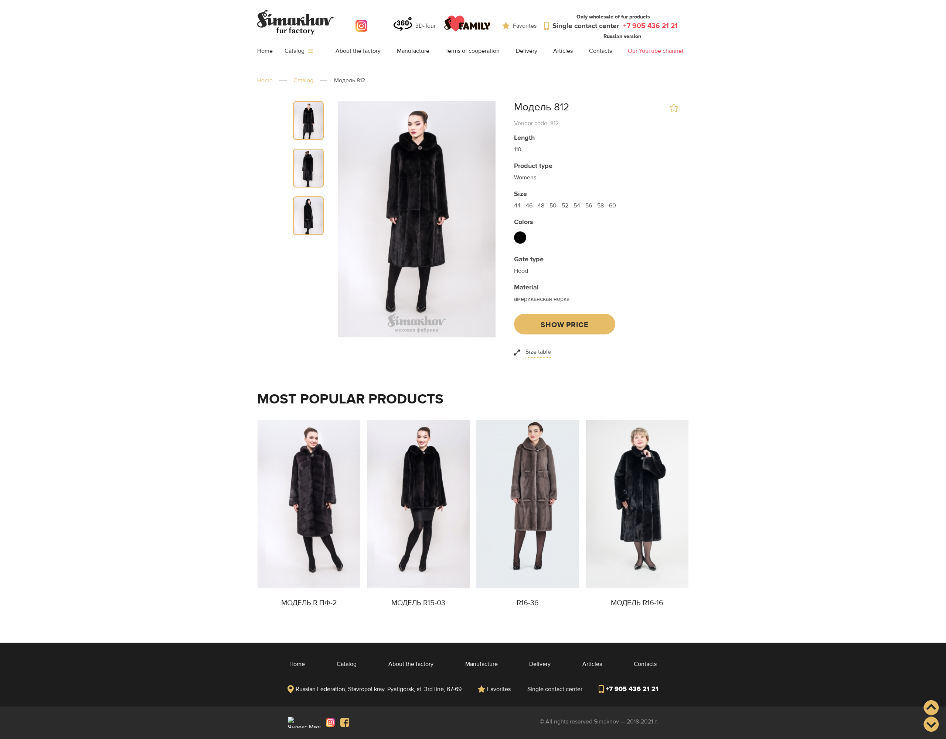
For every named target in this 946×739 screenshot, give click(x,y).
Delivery (526, 51)
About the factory (358, 51)
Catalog (295, 51)
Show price (564, 324)
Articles (563, 51)
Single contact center (615, 25)
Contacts (600, 51)
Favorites (525, 26)
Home (265, 51)
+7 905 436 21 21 (632, 689)
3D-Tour (425, 26)
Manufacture (413, 51)
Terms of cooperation (472, 51)
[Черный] (520, 237)
